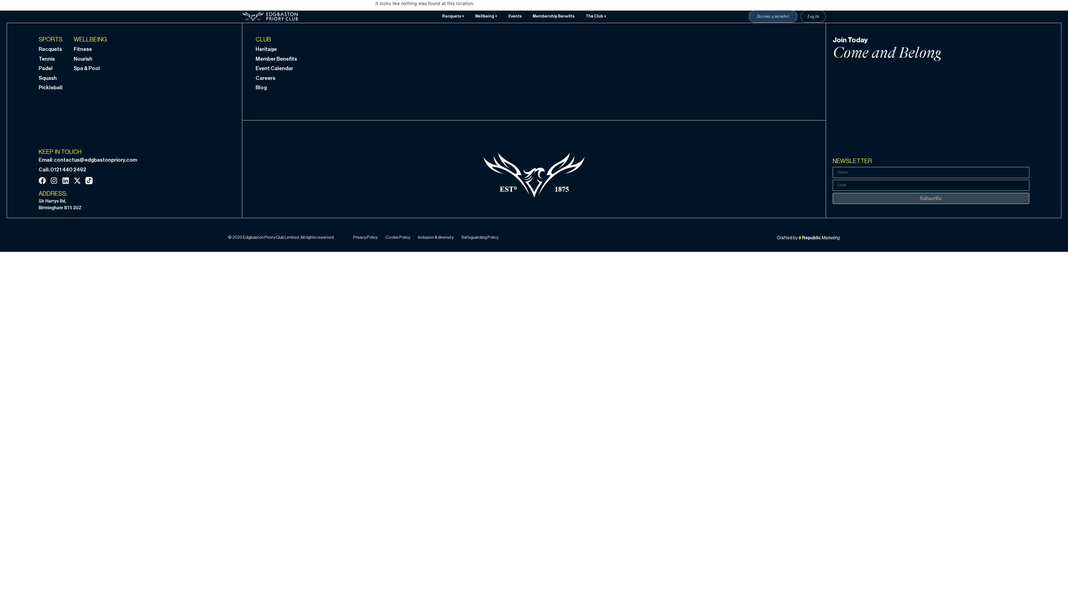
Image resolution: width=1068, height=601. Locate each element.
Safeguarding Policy (479, 237)
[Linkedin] (65, 180)
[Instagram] (54, 180)
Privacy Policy (365, 237)
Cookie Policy (397, 237)
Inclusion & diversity (436, 237)
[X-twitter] (77, 180)
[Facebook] (42, 180)
